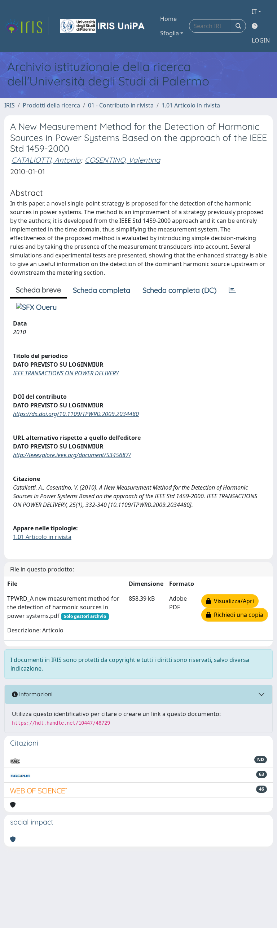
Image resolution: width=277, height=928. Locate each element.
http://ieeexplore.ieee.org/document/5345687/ (72, 455)
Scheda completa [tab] (101, 290)
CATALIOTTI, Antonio (46, 159)
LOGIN (261, 40)
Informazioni (35, 694)
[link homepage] (26, 26)
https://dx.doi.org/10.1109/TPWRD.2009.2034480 (76, 414)
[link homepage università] (102, 26)
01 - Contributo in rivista (121, 105)
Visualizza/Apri (232, 601)
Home (168, 19)
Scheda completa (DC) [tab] (179, 290)
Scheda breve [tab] (38, 289)
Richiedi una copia (237, 615)
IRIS (9, 105)
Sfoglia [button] (169, 33)
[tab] (232, 290)
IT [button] (254, 12)
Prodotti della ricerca (51, 105)
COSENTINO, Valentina (122, 159)
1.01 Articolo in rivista (191, 105)
